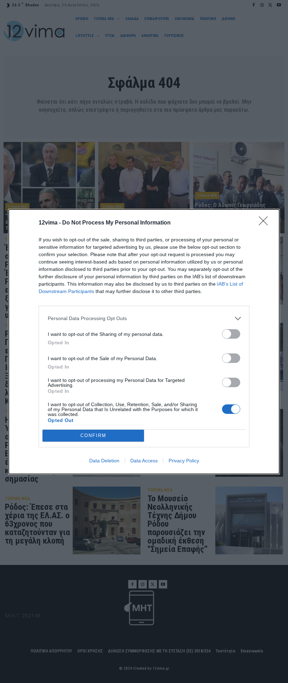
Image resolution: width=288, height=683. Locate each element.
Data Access (144, 460)
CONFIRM (93, 435)
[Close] (265, 223)
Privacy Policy (184, 460)
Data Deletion (104, 460)
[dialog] (144, 341)
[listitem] (144, 318)
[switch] (231, 334)
